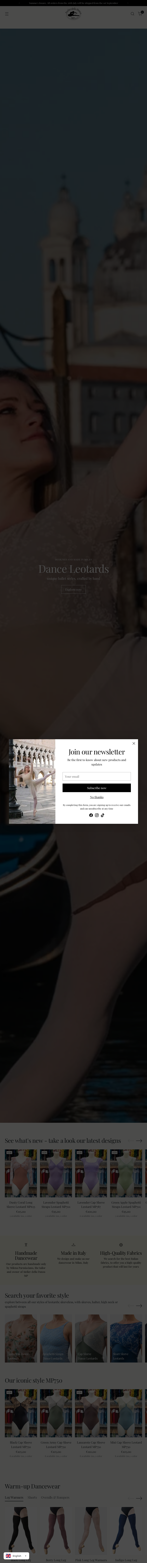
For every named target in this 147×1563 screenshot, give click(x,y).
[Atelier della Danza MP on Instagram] (97, 815)
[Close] (134, 743)
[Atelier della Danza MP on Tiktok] (102, 815)
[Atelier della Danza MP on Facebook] (91, 815)
